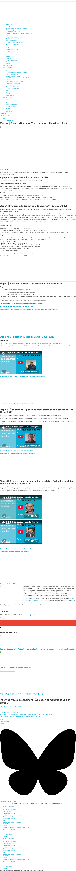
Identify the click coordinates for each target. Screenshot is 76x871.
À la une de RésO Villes (9, 809)
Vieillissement (10, 51)
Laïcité (8, 35)
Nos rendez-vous (8, 65)
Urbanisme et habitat (12, 49)
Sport (7, 47)
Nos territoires (7, 63)
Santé (7, 46)
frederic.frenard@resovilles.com (30, 615)
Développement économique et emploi (17, 28)
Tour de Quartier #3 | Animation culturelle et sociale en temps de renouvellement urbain (37, 649)
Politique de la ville (11, 40)
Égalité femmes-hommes (13, 31)
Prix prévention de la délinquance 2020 (16, 668)
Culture (8, 26)
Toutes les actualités (8, 811)
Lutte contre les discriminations (15, 37)
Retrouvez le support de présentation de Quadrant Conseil (17, 306)
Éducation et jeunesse (12, 30)
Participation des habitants (13, 39)
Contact (5, 836)
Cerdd (55, 594)
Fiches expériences (11, 60)
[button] (38, 621)
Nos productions (7, 53)
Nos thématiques (7, 24)
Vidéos (8, 55)
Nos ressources (7, 67)
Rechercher (3, 113)
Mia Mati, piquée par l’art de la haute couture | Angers (22, 694)
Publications (9, 56)
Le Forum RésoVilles (8, 806)
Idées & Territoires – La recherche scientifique (19, 33)
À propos (5, 808)
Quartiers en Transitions (12, 44)
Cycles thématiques (11, 62)
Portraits (8, 58)
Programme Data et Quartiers (14, 42)
